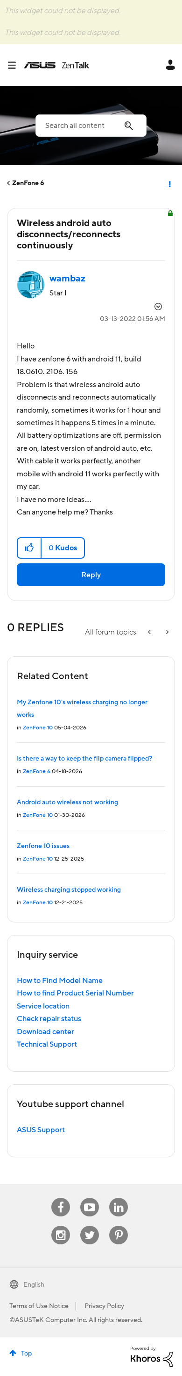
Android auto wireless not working (67, 802)
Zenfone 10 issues (43, 846)
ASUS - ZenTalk (56, 65)
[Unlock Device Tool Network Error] (166, 632)
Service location (43, 1006)
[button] (30, 548)
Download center (45, 1031)
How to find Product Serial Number (75, 993)
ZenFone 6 (28, 183)
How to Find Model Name (60, 980)
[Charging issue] (150, 632)
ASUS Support (41, 1130)
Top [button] (26, 1353)
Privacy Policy (104, 1306)
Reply (91, 575)
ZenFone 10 (38, 727)
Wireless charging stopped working (69, 890)
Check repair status (49, 1018)
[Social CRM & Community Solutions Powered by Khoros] (152, 1356)
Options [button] (169, 183)
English (33, 1285)
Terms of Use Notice (39, 1306)
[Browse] (15, 65)
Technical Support (47, 1044)
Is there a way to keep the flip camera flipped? (84, 759)
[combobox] (91, 125)
